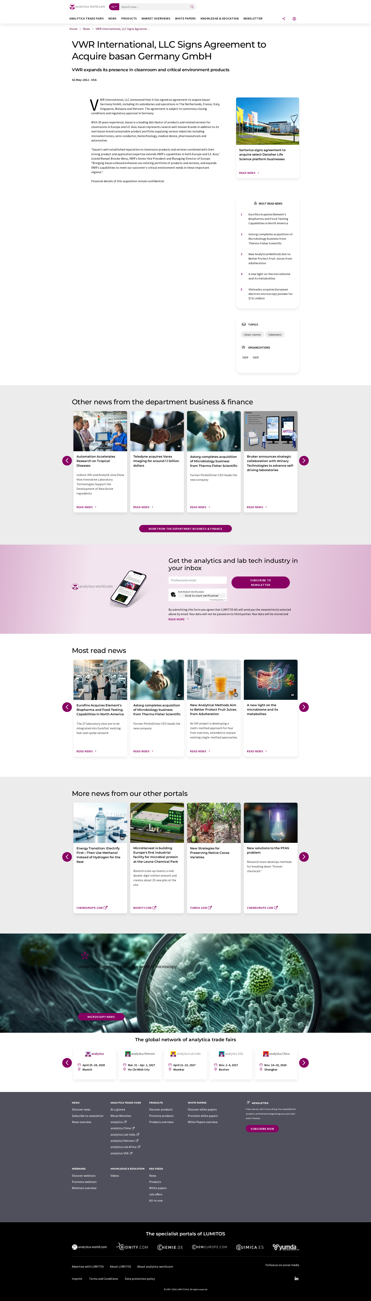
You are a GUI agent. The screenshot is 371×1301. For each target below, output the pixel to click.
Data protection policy (140, 1279)
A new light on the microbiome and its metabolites (269, 276)
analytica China (121, 1128)
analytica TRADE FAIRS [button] (86, 18)
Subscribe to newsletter (260, 582)
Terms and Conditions (103, 1279)
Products (155, 1182)
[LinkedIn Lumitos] (296, 1279)
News (152, 1175)
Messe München (121, 1116)
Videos (115, 1175)
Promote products (161, 1116)
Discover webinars (84, 1175)
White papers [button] (185, 18)
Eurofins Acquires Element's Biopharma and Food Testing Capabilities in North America (268, 218)
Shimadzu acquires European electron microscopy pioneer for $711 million (270, 293)
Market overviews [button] (156, 18)
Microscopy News (101, 1017)
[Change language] (294, 19)
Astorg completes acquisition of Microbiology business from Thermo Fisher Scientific (270, 238)
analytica (117, 1122)
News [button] (112, 18)
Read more (176, 619)
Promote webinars (84, 1182)
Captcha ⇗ (217, 599)
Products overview (161, 1122)
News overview (81, 1122)
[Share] (283, 19)
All (113, 6)
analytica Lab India (123, 1134)
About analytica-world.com (155, 1266)
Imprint (77, 1279)
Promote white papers (203, 1116)
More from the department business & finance (185, 529)
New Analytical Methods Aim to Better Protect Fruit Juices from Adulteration (270, 258)
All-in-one (156, 1200)
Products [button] (129, 18)
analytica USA (120, 1153)
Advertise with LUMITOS (88, 1266)
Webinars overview (84, 1188)
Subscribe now (262, 1129)
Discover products (161, 1109)
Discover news (81, 1109)
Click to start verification (202, 595)
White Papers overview (203, 1122)
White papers (158, 1188)
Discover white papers (202, 1109)
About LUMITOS (120, 1266)
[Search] (192, 7)
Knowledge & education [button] (220, 18)
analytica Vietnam (123, 1141)
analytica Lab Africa (124, 1147)
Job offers (155, 1194)
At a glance (118, 1109)
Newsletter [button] (253, 18)
